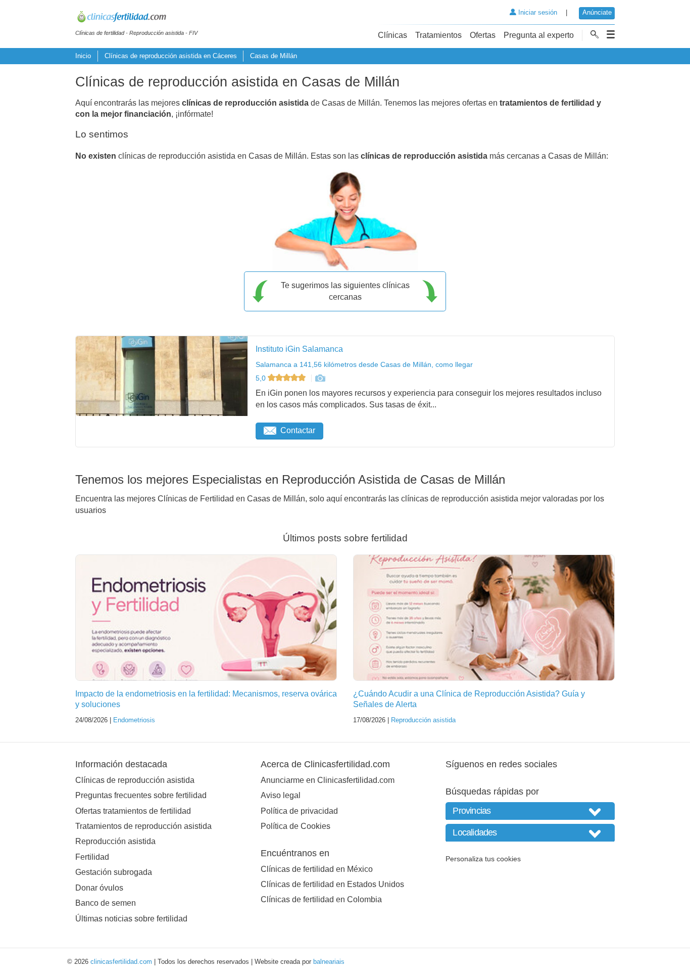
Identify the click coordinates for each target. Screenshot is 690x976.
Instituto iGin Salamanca (299, 349)
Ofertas (483, 35)
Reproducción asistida (423, 720)
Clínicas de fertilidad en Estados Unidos (332, 884)
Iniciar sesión (536, 12)
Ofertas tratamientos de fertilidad (133, 811)
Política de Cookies (295, 826)
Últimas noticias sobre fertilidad (131, 918)
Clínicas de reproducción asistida (134, 780)
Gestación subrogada (113, 872)
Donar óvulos (99, 888)
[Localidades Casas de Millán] (530, 833)
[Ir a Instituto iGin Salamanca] (320, 378)
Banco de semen (105, 903)
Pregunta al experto (539, 35)
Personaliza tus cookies (483, 859)
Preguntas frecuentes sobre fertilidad (141, 795)
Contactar (297, 430)
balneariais (328, 961)
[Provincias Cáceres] (530, 811)
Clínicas (392, 35)
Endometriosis (134, 720)
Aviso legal (281, 795)
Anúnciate (597, 12)
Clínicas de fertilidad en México (317, 869)
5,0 (262, 378)
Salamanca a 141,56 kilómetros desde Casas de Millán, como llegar (364, 364)
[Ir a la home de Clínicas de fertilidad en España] (136, 18)
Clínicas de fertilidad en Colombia (321, 899)
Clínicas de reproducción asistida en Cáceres (171, 56)
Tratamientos (438, 35)
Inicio (83, 56)
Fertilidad (92, 857)
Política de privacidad (299, 811)
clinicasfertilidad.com (121, 961)
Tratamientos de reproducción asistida (143, 826)
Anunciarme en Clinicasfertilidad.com (328, 780)
